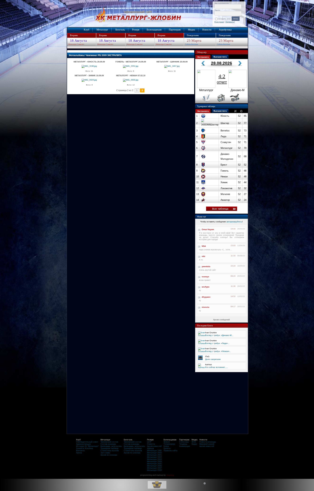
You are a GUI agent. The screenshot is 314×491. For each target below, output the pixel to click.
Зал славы (105, 453)
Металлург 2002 (154, 457)
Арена (79, 453)
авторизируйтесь (234, 222)
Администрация (83, 444)
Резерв (135, 29)
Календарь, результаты (111, 446)
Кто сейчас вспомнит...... (216, 367)
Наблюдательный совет (87, 442)
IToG (207, 356)
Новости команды (207, 442)
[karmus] (201, 367)
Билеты (167, 448)
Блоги (166, 446)
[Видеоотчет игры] (238, 102)
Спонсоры (184, 442)
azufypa (205, 287)
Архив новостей (154, 446)
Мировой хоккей (206, 444)
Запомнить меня (225, 19)
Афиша (150, 448)
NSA (204, 246)
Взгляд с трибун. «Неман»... (218, 351)
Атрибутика (225, 29)
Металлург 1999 (154, 450)
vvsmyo (205, 277)
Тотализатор (169, 444)
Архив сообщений (221, 320)
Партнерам (175, 29)
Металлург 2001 (154, 455)
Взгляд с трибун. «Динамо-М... (219, 335)
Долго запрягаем (213, 359)
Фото (194, 442)
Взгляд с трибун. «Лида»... (217, 343)
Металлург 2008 (154, 470)
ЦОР (149, 442)
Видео (194, 444)
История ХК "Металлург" (87, 446)
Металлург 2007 (154, 468)
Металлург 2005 (154, 464)
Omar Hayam (208, 229)
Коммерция (184, 446)
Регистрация (219, 22)
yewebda (206, 266)
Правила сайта (170, 450)
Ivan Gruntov (211, 332)
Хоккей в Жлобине (84, 448)
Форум (167, 442)
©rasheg (170, 475)
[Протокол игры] (204, 102)
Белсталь (120, 29)
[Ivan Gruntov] (201, 335)
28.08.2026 (221, 63)
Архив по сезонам (108, 455)
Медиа (191, 29)
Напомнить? (230, 22)
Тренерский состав (109, 442)
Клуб (86, 29)
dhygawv (206, 297)
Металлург (102, 29)
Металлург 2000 (154, 453)
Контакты (80, 450)
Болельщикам (154, 29)
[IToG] (200, 359)
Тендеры (183, 444)
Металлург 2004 (154, 461)
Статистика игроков (109, 450)
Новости (207, 29)
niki (203, 256)
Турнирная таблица (109, 448)
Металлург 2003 (154, 459)
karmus (208, 364)
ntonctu (205, 307)
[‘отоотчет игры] (220, 102)
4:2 (222, 78)
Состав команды (108, 444)
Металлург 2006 (154, 466)
